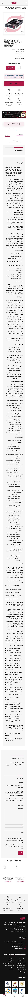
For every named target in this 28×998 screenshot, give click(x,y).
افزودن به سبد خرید (10, 68)
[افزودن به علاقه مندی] (16, 866)
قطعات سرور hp (18, 7)
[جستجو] (1, 2)
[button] (14, 124)
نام (22, 826)
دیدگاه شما (20, 808)
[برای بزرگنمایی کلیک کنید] (21, 31)
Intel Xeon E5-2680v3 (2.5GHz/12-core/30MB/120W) (20, 879)
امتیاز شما (20, 805)
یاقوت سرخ (24, 7)
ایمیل (21, 832)
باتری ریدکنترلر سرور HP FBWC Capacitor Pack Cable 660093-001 (8, 879)
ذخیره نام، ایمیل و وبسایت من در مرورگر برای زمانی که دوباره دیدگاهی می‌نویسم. (14, 840)
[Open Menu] (26, 2)
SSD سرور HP (17, 765)
